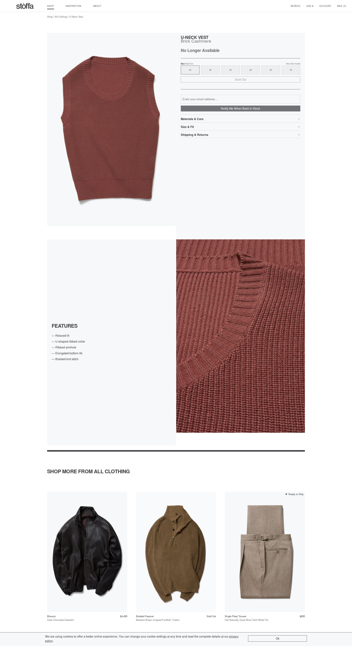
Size (187, 64)
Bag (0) (342, 5)
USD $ (310, 5)
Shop (50, 16)
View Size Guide (293, 64)
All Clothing (61, 16)
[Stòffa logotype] (25, 6)
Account (325, 5)
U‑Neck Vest (76, 16)
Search (295, 5)
